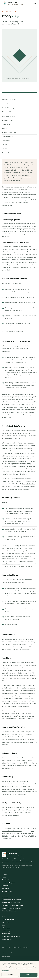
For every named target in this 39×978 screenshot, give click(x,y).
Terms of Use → (6, 153)
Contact (4, 149)
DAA (6, 489)
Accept (28, 974)
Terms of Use (6, 933)
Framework (5, 885)
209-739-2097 (7, 939)
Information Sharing (8, 120)
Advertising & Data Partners (10, 112)
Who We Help (6, 888)
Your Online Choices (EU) (19, 489)
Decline (10, 974)
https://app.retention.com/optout (13, 466)
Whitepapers (6, 928)
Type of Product (7, 891)
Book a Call (5, 922)
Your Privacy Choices (8, 116)
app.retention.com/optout (13, 521)
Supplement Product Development (12, 905)
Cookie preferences (6, 956)
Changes (4, 145)
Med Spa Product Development (11, 902)
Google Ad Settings (28, 484)
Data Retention (6, 124)
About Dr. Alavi (6, 880)
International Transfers (9, 132)
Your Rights (5, 128)
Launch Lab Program (8, 883)
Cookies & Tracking (8, 108)
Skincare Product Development (11, 908)
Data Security (6, 140)
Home (4, 877)
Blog (3, 925)
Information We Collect (9, 100)
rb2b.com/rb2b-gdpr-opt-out (14, 524)
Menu (34, 3)
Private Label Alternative (9, 911)
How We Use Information (9, 104)
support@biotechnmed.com (11, 713)
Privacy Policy (6, 931)
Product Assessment (8, 919)
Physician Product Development (11, 899)
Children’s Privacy (7, 136)
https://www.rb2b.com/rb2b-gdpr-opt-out (16, 474)
